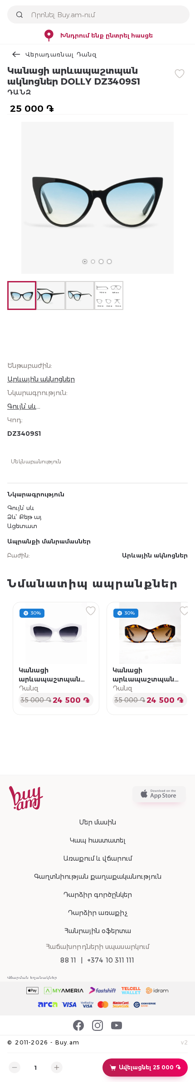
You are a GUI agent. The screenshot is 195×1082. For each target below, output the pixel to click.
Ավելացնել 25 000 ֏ (149, 1067)
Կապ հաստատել (98, 840)
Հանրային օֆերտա (97, 931)
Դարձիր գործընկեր (97, 895)
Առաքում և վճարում (97, 858)
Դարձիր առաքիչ (97, 913)
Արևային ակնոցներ (41, 379)
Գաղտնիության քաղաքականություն (97, 876)
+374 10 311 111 (111, 960)
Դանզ (19, 92)
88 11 (68, 960)
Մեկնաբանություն (36, 461)
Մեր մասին (97, 822)
